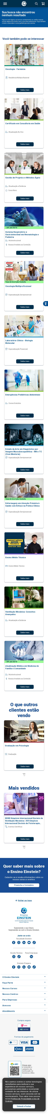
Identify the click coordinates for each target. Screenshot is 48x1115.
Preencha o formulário (24, 885)
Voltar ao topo (25, 900)
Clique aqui (26, 1065)
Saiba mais (24, 90)
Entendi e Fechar (24, 1106)
